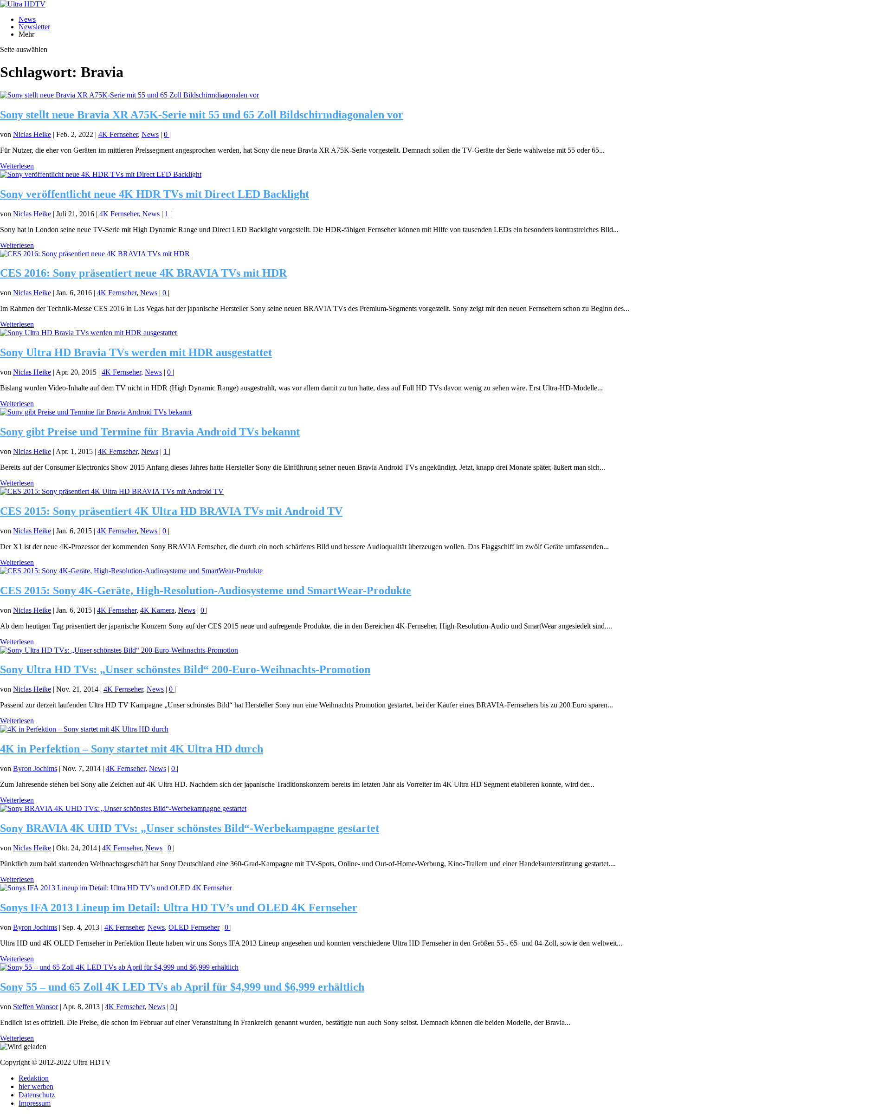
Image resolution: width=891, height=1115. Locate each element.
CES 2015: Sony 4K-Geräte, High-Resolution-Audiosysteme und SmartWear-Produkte (205, 590)
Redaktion (34, 1078)
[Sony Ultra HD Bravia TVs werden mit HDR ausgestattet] (88, 333)
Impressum (35, 1103)
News (27, 19)
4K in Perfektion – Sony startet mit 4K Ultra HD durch (131, 749)
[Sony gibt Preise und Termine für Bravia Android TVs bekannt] (96, 412)
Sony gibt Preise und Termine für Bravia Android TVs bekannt (150, 432)
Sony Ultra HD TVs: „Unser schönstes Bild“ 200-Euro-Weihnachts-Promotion (185, 669)
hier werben (36, 1086)
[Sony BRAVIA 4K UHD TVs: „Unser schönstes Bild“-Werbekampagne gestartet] (123, 808)
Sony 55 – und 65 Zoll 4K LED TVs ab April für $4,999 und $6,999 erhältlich (182, 987)
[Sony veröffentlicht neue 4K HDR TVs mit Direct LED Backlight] (100, 174)
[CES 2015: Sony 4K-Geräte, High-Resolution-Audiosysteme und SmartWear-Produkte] (131, 571)
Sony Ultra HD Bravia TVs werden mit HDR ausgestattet (136, 352)
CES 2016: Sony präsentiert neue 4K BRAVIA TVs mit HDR (143, 273)
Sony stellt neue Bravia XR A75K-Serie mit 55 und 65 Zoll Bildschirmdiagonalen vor (201, 115)
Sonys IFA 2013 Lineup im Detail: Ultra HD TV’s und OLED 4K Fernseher (178, 907)
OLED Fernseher (194, 927)
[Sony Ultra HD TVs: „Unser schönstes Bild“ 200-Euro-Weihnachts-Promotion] (119, 650)
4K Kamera (157, 610)
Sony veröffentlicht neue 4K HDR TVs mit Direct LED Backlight (154, 194)
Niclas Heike (32, 134)
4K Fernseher (118, 134)
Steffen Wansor (35, 1007)
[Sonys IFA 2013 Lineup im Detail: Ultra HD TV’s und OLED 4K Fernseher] (116, 888)
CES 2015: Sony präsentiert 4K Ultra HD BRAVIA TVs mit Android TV (171, 511)
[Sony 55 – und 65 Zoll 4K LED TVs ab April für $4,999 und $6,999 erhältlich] (119, 967)
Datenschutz (37, 1095)
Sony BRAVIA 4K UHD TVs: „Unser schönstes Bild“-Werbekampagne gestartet (189, 828)
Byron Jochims (35, 768)
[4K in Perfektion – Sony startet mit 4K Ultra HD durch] (84, 729)
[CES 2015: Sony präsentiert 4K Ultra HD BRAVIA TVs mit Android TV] (112, 491)
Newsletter (34, 27)
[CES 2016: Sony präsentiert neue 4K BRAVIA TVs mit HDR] (95, 254)
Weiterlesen (17, 166)
